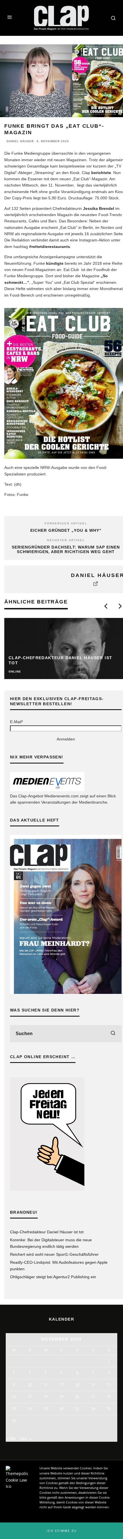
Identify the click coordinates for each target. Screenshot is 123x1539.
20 (77, 1397)
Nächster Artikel (66, 540)
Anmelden (66, 739)
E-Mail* (16, 721)
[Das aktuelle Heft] (66, 992)
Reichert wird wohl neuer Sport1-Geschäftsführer (54, 1254)
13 (77, 1385)
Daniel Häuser (20, 141)
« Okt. (11, 1438)
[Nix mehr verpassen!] (47, 789)
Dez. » (26, 1438)
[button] (61, 1531)
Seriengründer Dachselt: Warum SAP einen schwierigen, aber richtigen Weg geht (66, 549)
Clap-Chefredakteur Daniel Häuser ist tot (47, 1232)
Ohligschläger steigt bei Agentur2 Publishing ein (53, 1277)
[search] (113, 1033)
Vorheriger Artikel (65, 523)
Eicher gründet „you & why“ (66, 530)
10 (30, 1385)
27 (77, 1408)
